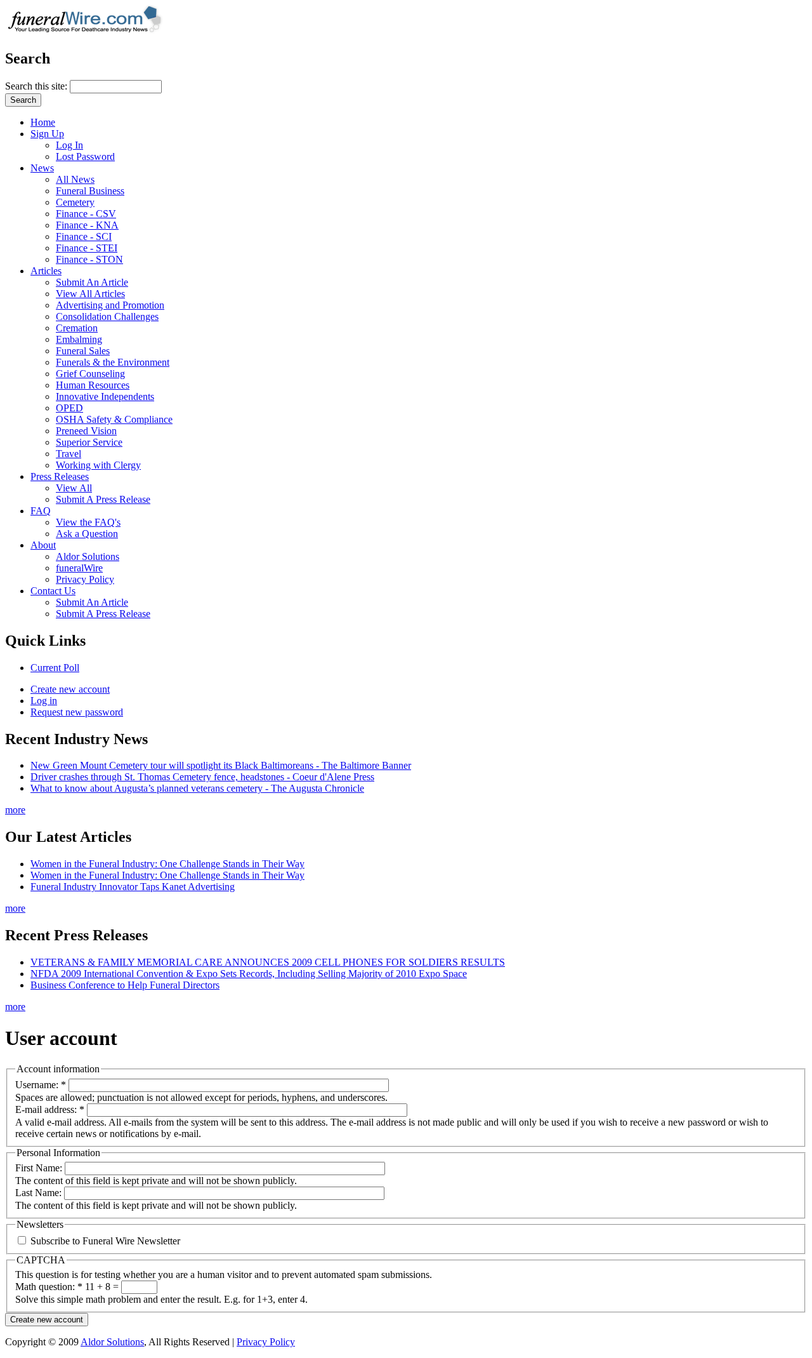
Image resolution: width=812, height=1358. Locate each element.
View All (74, 488)
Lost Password (85, 156)
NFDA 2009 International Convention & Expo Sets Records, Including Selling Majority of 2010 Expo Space (248, 973)
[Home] (89, 31)
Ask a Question (87, 533)
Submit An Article (92, 282)
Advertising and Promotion (110, 305)
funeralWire (79, 568)
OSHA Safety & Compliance (114, 419)
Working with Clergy (98, 465)
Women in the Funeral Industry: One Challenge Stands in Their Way (167, 863)
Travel (68, 453)
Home (42, 122)
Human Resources (92, 385)
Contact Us (52, 590)
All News (75, 179)
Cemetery (75, 202)
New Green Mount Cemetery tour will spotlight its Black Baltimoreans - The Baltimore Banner (220, 765)
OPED (69, 408)
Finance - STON (89, 259)
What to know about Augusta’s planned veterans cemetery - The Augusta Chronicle (197, 788)
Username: (40, 1084)
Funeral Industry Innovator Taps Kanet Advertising (132, 886)
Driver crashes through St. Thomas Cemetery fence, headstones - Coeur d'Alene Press (202, 776)
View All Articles (90, 293)
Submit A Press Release (103, 499)
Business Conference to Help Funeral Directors (124, 985)
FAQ (40, 510)
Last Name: (39, 1192)
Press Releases (59, 476)
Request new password (76, 712)
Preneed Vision (86, 430)
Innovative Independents (105, 396)
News (42, 168)
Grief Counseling (90, 373)
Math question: (48, 1286)
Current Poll (54, 667)
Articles (46, 270)
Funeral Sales (83, 350)
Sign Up (47, 133)
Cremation (77, 328)
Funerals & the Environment (112, 362)
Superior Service (89, 442)
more (15, 809)
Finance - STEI (86, 248)
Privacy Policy (85, 579)
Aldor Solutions (87, 556)
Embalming (79, 339)
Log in (43, 700)
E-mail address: (49, 1109)
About (43, 545)
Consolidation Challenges (107, 316)
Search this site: (37, 86)
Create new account (70, 689)
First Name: (40, 1167)
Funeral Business (90, 190)
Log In (69, 145)
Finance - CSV (86, 213)
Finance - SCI (84, 236)
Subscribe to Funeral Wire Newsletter (104, 1240)
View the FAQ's (88, 522)
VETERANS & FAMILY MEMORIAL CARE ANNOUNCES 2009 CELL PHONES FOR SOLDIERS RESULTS (267, 962)
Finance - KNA (87, 225)
